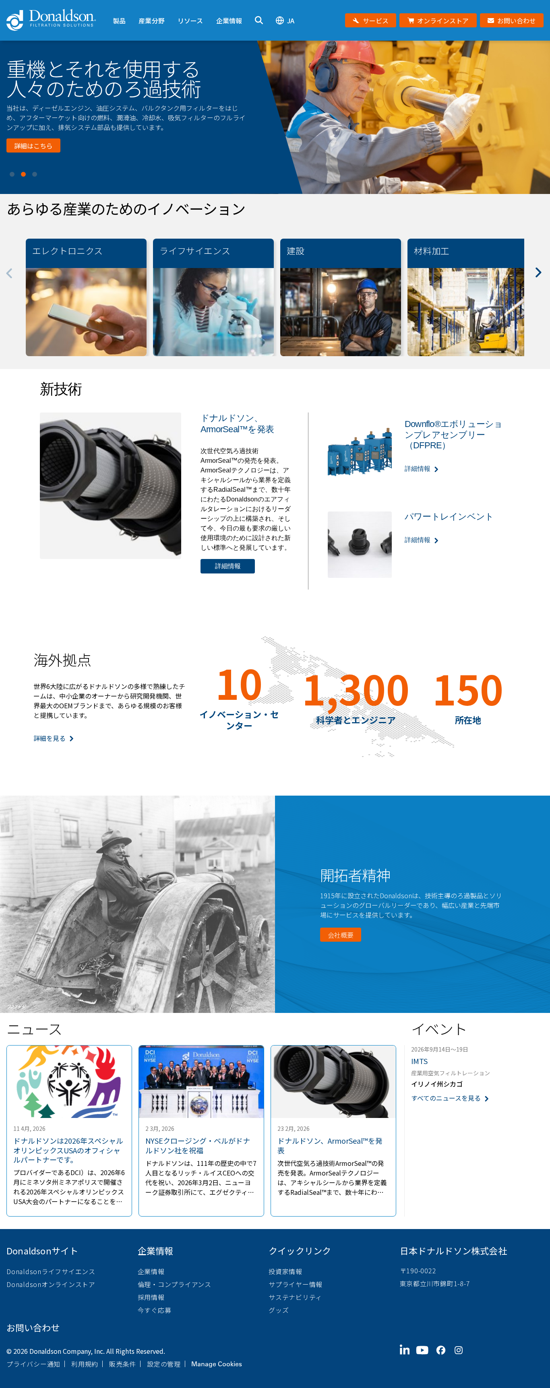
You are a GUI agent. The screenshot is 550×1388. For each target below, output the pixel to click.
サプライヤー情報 (296, 1284)
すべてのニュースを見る (446, 1098)
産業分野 (152, 20)
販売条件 (122, 1364)
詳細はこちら (33, 141)
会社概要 (341, 935)
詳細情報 (228, 566)
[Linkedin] (408, 1357)
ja (290, 20)
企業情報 (229, 20)
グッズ (279, 1310)
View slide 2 (23, 174)
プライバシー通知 (33, 1364)
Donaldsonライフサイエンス (50, 1271)
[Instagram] (462, 1357)
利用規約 (84, 1364)
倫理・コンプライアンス (174, 1284)
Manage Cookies (216, 1364)
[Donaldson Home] (56, 20)
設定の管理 (164, 1364)
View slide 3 (34, 174)
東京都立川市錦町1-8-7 (435, 1283)
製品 (119, 20)
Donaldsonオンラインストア (50, 1284)
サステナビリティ (295, 1297)
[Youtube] (425, 1357)
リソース (190, 20)
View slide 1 (12, 174)
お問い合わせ (33, 1327)
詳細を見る (49, 738)
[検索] (258, 20)
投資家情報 (285, 1271)
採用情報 (151, 1297)
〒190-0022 (418, 1270)
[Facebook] (444, 1357)
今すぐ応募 (155, 1310)
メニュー (119, 7)
